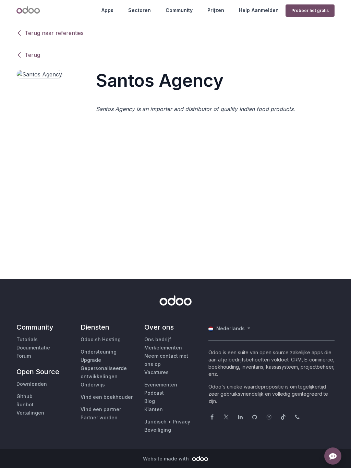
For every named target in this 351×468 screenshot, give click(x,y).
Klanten (153, 409)
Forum (23, 356)
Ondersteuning (99, 352)
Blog (149, 401)
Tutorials (27, 339)
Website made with (166, 458)
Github (24, 396)
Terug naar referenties (54, 32)
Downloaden (31, 384)
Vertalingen (30, 413)
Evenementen (160, 384)
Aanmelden (265, 10)
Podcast (154, 393)
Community (179, 10)
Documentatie (33, 347)
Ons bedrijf (157, 339)
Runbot (25, 404)
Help (244, 10)
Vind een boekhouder (107, 397)
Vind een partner (101, 409)
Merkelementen (163, 347)
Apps (107, 10)
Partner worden (99, 417)
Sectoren (139, 10)
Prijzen (215, 10)
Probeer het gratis (310, 10)
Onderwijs (93, 384)
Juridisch (155, 421)
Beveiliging (157, 430)
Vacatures (156, 372)
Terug (32, 54)
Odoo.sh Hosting (101, 339)
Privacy (181, 421)
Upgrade (91, 360)
